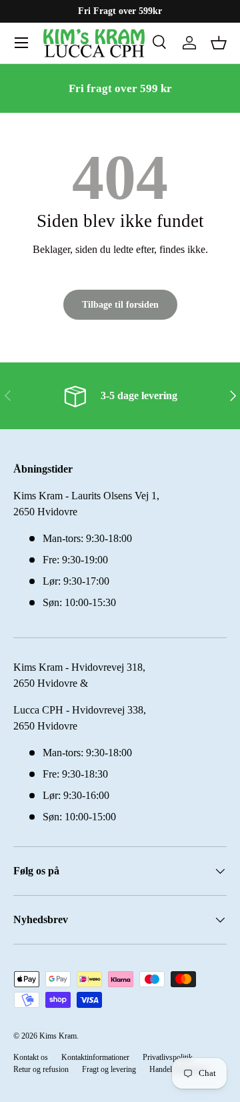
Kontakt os (30, 1057)
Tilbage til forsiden (120, 304)
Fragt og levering (109, 1069)
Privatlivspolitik (168, 1057)
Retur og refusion (41, 1069)
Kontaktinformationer (95, 1057)
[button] (218, 42)
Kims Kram (58, 1036)
